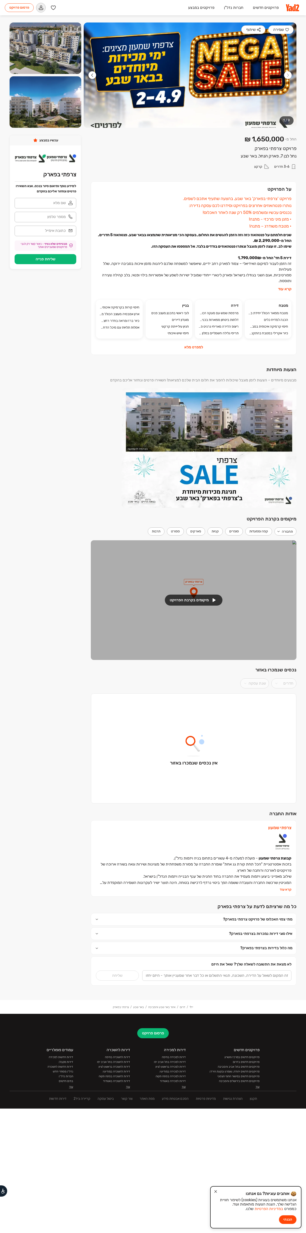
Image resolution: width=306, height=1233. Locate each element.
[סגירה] (215, 1191)
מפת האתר (147, 1099)
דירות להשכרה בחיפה (117, 1057)
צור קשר (126, 1099)
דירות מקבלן (66, 1062)
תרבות (156, 531)
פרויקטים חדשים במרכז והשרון (242, 1057)
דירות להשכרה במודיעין (116, 1071)
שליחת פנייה (45, 259)
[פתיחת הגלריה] (190, 75)
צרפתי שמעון (279, 827)
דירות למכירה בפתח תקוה (171, 1076)
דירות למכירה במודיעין (173, 1071)
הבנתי (287, 1219)
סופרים (234, 531)
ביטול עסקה (106, 1099)
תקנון (253, 1099)
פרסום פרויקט (19, 8)
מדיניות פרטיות (206, 1099)
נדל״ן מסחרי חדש (63, 1071)
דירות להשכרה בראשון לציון (114, 1066)
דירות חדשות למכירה (61, 1057)
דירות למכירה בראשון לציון (170, 1066)
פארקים (195, 531)
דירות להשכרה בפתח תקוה (114, 1076)
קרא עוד (284, 289)
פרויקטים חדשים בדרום (246, 1062)
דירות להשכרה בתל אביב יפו (113, 1062)
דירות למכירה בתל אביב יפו (170, 1062)
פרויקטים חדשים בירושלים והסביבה (239, 1081)
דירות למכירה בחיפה (174, 1057)
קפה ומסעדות (258, 531)
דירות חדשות (57, 1099)
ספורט (175, 531)
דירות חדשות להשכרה (60, 1066)
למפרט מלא (193, 347)
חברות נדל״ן (66, 1076)
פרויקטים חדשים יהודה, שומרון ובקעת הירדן (235, 1071)
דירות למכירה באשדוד (173, 1081)
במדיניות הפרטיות (269, 1208)
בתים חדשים (66, 1081)
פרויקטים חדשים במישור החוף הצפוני (238, 1076)
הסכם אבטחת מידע (175, 1099)
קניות (215, 531)
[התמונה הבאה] (92, 75)
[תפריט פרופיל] (41, 7)
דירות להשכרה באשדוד (116, 1081)
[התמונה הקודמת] (288, 75)
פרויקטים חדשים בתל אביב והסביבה (239, 1066)
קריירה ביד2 (82, 1099)
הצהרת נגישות (233, 1099)
